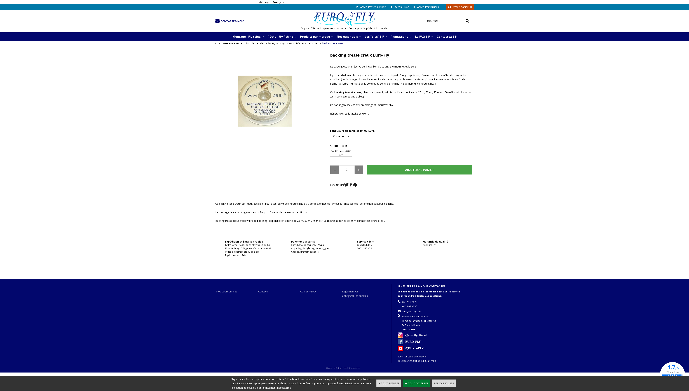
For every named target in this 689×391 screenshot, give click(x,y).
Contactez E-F (446, 37)
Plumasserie (399, 37)
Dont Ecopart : (338, 151)
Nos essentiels (347, 37)
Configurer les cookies (355, 295)
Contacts (263, 291)
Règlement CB (350, 291)
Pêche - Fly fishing (280, 37)
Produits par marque (315, 37)
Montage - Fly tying (247, 37)
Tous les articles (255, 43)
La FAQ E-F (422, 37)
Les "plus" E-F (374, 37)
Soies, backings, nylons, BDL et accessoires (293, 43)
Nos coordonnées (226, 291)
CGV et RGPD (308, 291)
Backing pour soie (332, 43)
